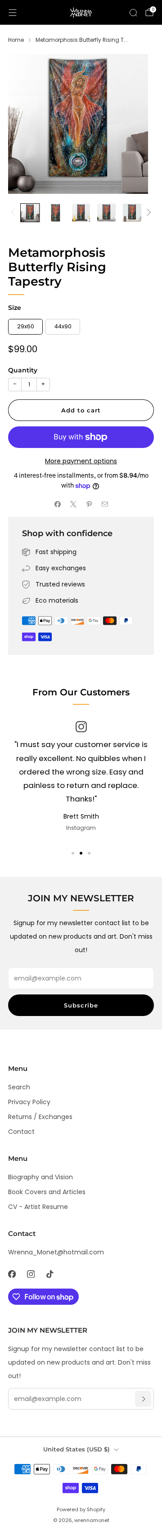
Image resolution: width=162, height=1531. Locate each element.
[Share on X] (73, 504)
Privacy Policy (29, 1101)
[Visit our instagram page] (30, 1273)
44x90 (63, 326)
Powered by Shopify (81, 1509)
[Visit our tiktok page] (49, 1273)
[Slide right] (147, 213)
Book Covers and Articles (47, 1191)
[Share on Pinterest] (89, 504)
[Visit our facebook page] (11, 1273)
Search (19, 1087)
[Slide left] (14, 213)
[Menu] (12, 12)
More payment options (81, 461)
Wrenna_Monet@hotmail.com (56, 1252)
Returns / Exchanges (40, 1116)
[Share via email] (104, 504)
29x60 (25, 326)
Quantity (22, 370)
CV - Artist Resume (38, 1206)
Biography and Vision (40, 1177)
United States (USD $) (76, 1449)
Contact (21, 1131)
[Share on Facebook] (57, 504)
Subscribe (81, 1005)
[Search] (133, 12)
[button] (73, 853)
